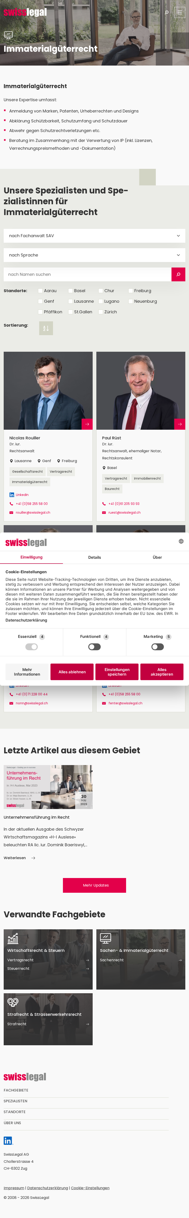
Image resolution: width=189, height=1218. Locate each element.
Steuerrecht (18, 968)
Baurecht (112, 489)
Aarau (50, 291)
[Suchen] (178, 274)
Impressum (14, 1188)
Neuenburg (145, 301)
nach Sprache (23, 255)
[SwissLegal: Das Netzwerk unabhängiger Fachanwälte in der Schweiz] (25, 12)
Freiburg (142, 291)
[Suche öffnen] (166, 12)
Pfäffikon (53, 312)
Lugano (111, 301)
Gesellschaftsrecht (27, 471)
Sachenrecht (112, 960)
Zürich (110, 312)
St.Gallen (83, 312)
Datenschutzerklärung (47, 1188)
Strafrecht (17, 1024)
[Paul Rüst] (140, 436)
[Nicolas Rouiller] (48, 436)
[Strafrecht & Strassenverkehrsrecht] (48, 1019)
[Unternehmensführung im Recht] (48, 813)
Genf (49, 301)
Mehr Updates (96, 885)
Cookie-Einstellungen (90, 1188)
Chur (109, 291)
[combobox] (94, 236)
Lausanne (84, 301)
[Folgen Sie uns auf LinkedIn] (8, 1142)
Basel (79, 291)
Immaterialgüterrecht (29, 482)
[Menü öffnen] (179, 12)
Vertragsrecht (61, 471)
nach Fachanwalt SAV (31, 236)
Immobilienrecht (147, 478)
